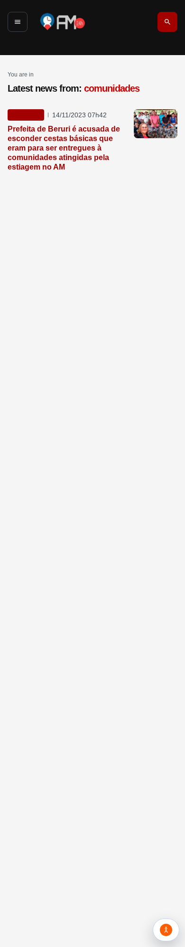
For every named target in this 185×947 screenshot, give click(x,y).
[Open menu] (18, 22)
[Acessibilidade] (166, 930)
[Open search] (167, 22)
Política (25, 115)
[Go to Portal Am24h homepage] (62, 21)
